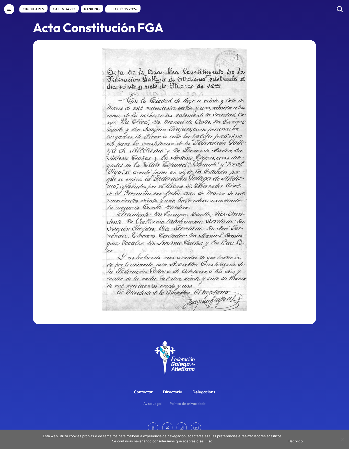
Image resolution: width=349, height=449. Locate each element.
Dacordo (295, 441)
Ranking (92, 9)
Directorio (172, 391)
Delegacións (203, 391)
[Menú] (9, 9)
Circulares (33, 9)
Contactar (143, 391)
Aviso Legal (152, 403)
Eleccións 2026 (123, 9)
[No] (342, 439)
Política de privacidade (188, 403)
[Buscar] (340, 9)
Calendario (64, 9)
